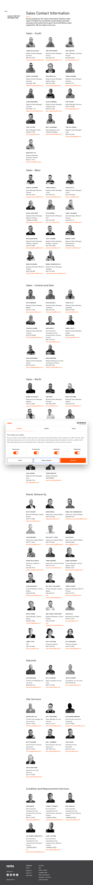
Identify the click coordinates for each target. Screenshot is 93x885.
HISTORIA (41, 865)
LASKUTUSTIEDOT (43, 879)
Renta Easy (29, 875)
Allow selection (46, 460)
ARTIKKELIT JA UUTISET (45, 877)
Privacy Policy (10, 879)
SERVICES (29, 865)
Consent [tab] (19, 428)
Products (29, 870)
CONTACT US (10, 871)
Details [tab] (46, 428)
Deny (20, 460)
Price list (29, 873)
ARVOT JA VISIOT (43, 870)
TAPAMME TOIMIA (43, 872)
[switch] (36, 452)
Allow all (73, 460)
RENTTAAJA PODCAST (44, 875)
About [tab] (74, 428)
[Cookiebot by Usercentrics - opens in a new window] (78, 423)
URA (40, 868)
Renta (6, 11)
